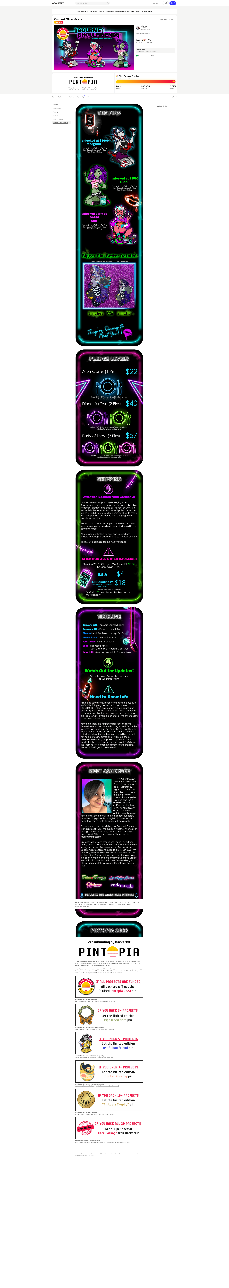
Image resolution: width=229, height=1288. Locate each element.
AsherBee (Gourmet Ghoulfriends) (85, 1057)
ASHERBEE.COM (108, 902)
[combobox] (92, 3)
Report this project (89, 1155)
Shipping (55, 112)
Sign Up (173, 3)
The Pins (55, 104)
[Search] (108, 3)
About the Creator (58, 119)
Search (175, 97)
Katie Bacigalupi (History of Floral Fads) (104, 1029)
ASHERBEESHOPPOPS (82, 906)
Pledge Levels (62, 97)
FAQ (88, 97)
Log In (166, 3)
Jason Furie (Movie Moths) (83, 1029)
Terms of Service (123, 1154)
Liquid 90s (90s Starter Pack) (105, 1057)
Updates (71, 97)
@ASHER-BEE (126, 902)
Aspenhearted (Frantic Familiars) (84, 1086)
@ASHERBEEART (89, 902)
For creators (155, 3)
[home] (58, 3)
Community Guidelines (112, 1154)
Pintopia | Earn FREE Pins (60, 122)
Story (53, 97)
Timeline (55, 115)
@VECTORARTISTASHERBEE (83, 904)
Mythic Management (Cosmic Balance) (107, 1086)
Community (80, 97)
